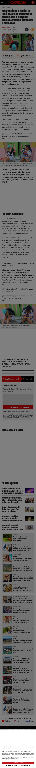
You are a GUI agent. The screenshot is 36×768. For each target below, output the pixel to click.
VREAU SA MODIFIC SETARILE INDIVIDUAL (18, 765)
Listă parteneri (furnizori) (6, 759)
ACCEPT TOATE (18, 763)
